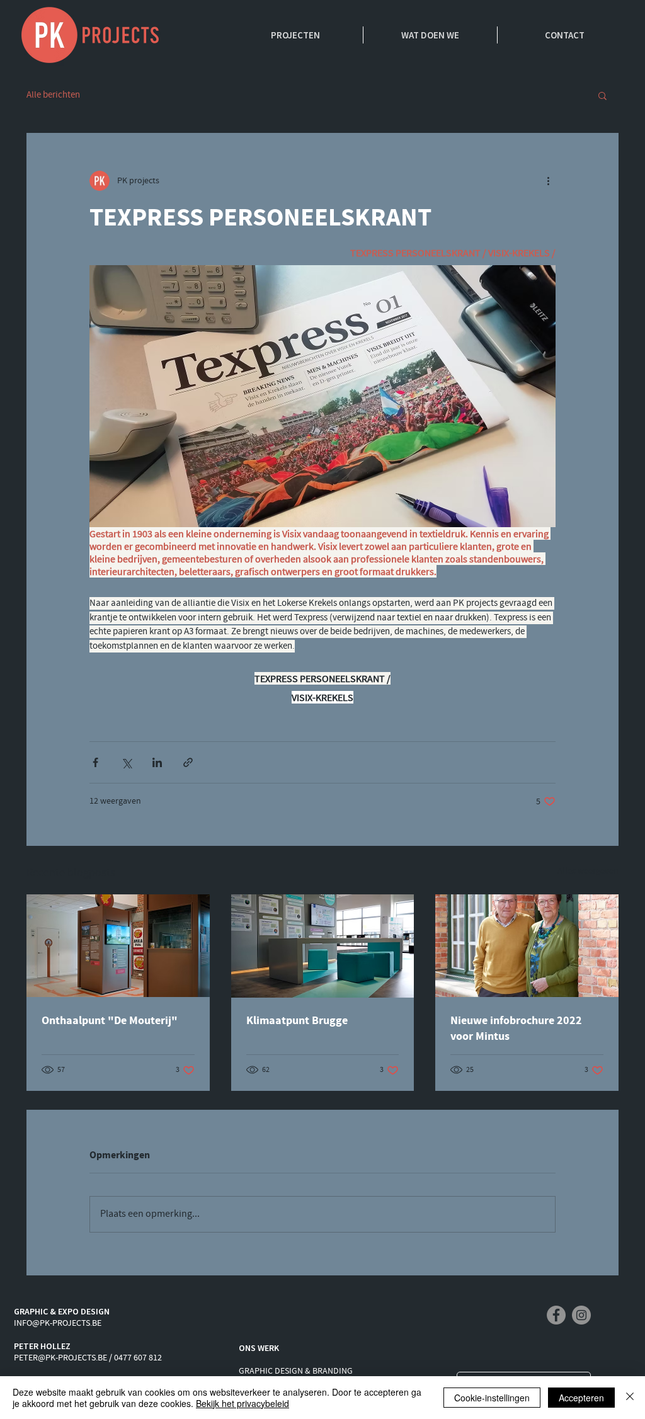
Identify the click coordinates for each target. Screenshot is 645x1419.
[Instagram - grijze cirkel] (581, 1315)
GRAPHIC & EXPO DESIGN (62, 1311)
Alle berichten (53, 95)
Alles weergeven (588, 871)
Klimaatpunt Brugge (297, 1021)
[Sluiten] (629, 1397)
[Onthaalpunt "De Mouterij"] (118, 945)
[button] (602, 95)
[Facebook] (556, 1315)
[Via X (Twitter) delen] (126, 762)
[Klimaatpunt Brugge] (322, 946)
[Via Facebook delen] (95, 762)
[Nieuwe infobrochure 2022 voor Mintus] (527, 945)
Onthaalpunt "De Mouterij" (110, 1021)
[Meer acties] (548, 180)
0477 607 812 (138, 1358)
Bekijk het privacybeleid (242, 1403)
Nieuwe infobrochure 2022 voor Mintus (516, 1028)
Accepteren (581, 1397)
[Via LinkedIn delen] (157, 762)
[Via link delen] (188, 762)
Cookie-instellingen (492, 1397)
